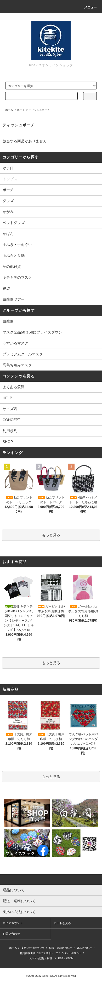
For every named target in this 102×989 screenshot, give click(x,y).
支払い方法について (33, 947)
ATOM (69, 958)
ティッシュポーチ (39, 109)
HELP (7, 398)
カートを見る (62, 923)
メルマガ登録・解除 (40, 958)
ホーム (9, 109)
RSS (61, 958)
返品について (84, 947)
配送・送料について (60, 947)
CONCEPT (11, 420)
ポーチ (21, 109)
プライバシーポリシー (68, 953)
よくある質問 (14, 387)
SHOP (8, 442)
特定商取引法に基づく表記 (35, 953)
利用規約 (10, 431)
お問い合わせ (11, 933)
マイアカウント (13, 923)
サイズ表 (10, 409)
